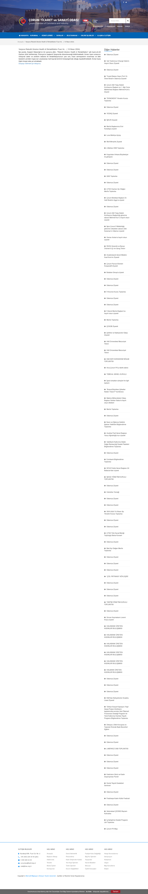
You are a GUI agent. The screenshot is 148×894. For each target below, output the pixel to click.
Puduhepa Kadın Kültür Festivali (118, 798)
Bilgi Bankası (72, 35)
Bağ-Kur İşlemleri (90, 857)
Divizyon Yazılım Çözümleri (47, 876)
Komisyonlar (51, 869)
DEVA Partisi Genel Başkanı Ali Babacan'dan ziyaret (116, 469)
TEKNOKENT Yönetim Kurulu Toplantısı (116, 99)
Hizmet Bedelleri (90, 863)
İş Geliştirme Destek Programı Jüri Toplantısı (116, 821)
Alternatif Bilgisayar (32, 876)
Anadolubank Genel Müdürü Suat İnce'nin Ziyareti (115, 256)
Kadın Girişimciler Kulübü (74, 860)
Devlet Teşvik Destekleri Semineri (114, 784)
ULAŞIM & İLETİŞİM (104, 35)
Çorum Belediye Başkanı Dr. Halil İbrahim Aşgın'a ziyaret (115, 199)
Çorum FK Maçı (112, 829)
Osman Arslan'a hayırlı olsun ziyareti (115, 238)
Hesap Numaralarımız (111, 854)
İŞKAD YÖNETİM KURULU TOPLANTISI (115, 478)
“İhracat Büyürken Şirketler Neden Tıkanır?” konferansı (114, 390)
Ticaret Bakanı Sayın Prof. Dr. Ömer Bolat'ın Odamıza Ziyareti (116, 77)
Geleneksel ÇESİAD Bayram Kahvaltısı (115, 812)
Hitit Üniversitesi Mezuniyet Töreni (115, 342)
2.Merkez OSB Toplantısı (115, 148)
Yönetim (49, 863)
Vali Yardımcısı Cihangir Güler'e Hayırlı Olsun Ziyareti (116, 62)
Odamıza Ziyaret (112, 54)
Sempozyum (108, 857)
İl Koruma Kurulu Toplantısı (116, 292)
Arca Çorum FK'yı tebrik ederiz (117, 368)
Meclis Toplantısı (112, 320)
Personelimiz (70, 857)
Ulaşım (106, 863)
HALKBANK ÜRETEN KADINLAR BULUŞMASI (113, 627)
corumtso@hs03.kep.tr (28, 863)
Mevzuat (88, 866)
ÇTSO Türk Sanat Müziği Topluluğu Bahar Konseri (114, 534)
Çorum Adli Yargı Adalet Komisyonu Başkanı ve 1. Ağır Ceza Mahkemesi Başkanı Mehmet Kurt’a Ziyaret (117, 88)
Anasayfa (24, 35)
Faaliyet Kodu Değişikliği (93, 854)
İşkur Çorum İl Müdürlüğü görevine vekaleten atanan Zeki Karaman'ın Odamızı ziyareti (115, 228)
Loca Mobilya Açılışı (113, 135)
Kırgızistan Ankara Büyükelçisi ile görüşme (116, 155)
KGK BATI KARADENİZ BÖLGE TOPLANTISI (116, 360)
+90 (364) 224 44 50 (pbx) (29, 857)
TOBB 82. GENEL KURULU (116, 374)
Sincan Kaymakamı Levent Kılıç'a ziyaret (115, 618)
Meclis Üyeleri (51, 866)
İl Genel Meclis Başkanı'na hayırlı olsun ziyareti (114, 312)
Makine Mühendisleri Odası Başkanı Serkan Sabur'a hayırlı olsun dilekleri (115, 400)
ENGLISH (120, 26)
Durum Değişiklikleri (72, 869)
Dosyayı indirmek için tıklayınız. (30, 63)
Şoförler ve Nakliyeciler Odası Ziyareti (116, 334)
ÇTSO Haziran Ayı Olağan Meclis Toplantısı (114, 190)
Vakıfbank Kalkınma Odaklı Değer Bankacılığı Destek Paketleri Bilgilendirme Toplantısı (116, 444)
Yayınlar (59, 35)
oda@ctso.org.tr (26, 866)
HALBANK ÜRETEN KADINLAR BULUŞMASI (113, 671)
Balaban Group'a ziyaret (115, 272)
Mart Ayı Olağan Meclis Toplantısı (113, 549)
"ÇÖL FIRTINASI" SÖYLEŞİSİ (117, 576)
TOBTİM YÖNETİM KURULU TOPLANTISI (115, 603)
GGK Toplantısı (111, 176)
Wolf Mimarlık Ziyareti (114, 142)
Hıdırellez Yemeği (112, 492)
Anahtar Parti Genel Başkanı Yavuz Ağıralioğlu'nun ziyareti (115, 434)
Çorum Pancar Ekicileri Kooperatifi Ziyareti (113, 265)
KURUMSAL (34, 35)
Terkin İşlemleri (71, 866)
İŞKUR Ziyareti (111, 120)
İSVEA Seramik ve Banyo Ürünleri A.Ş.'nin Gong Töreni (114, 247)
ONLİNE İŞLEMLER (87, 35)
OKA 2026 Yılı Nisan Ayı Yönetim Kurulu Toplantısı (114, 512)
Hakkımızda (50, 860)
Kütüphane (107, 860)
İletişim (106, 869)
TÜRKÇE (127, 26)
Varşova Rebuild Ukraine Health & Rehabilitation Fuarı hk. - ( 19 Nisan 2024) (49, 49)
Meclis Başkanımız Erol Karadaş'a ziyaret (113, 127)
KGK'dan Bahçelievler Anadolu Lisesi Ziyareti (116, 699)
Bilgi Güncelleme (109, 866)
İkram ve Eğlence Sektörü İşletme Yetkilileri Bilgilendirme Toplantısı (115, 424)
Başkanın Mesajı (52, 857)
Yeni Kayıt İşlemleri (72, 863)
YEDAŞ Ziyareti (112, 113)
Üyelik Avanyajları (90, 869)
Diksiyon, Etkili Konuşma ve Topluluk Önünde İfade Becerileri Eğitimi (116, 727)
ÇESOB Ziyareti (112, 326)
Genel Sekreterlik (71, 854)
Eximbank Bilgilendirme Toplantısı (114, 460)
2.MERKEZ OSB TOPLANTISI (117, 749)
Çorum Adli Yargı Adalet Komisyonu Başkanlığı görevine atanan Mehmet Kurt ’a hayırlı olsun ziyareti (116, 216)
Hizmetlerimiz (47, 35)
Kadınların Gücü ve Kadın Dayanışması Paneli (114, 775)
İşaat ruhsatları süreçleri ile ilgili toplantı (116, 382)
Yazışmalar (88, 860)
